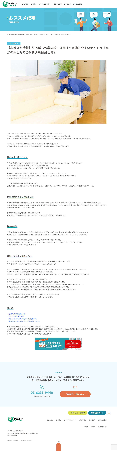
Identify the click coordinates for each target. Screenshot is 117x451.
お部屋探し (25, 4)
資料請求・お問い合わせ (75, 394)
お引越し (33, 4)
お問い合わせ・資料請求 (78, 413)
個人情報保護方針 (102, 426)
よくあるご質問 (77, 4)
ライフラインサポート (45, 4)
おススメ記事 (21, 34)
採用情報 (93, 426)
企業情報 (86, 426)
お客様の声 (67, 4)
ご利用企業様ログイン (97, 413)
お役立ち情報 (57, 4)
